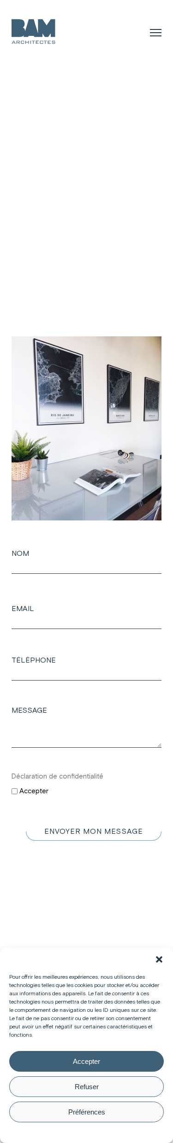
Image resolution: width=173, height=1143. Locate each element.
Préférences (86, 1112)
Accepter (86, 1061)
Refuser (87, 1087)
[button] (159, 959)
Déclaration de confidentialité (57, 776)
